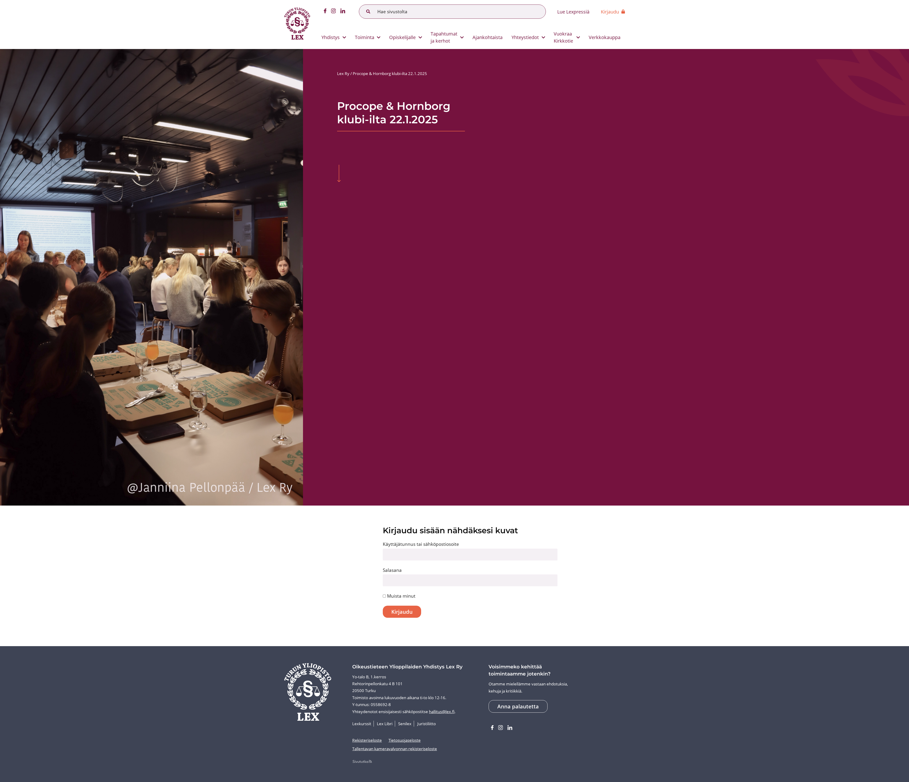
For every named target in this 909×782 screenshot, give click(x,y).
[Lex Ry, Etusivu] (297, 24)
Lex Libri (384, 723)
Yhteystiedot (525, 37)
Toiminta (364, 37)
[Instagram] (333, 11)
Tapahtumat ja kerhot (444, 37)
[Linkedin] (343, 11)
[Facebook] (325, 11)
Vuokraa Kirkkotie (563, 37)
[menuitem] (332, 37)
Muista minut (400, 596)
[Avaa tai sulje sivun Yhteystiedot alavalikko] (543, 37)
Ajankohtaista (487, 37)
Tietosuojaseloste (404, 740)
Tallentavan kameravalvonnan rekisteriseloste (394, 748)
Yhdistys (330, 37)
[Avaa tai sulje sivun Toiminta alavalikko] (378, 37)
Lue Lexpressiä (573, 11)
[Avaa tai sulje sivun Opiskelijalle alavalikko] (420, 37)
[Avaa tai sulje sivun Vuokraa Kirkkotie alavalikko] (578, 37)
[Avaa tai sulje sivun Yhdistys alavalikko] (344, 37)
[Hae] (368, 11)
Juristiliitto (426, 723)
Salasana (392, 570)
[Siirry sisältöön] (339, 174)
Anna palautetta (518, 706)
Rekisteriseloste (367, 740)
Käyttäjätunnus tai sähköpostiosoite (421, 544)
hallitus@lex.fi (441, 711)
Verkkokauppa (604, 37)
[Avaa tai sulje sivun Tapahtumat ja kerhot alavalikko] (462, 37)
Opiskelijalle (402, 37)
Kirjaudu (610, 11)
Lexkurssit (361, 723)
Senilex (404, 723)
